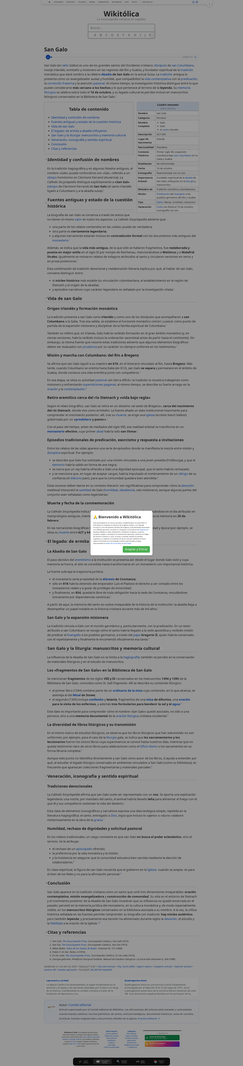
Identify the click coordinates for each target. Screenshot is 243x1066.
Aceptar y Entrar (136, 549)
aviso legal (127, 543)
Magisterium (143, 530)
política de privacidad (112, 543)
